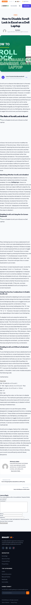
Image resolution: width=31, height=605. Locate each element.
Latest (3, 571)
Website (2, 517)
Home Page (4, 556)
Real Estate (4, 579)
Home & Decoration (6, 574)
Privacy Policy (5, 564)
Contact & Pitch (6, 561)
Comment (3, 501)
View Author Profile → (16, 471)
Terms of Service (5, 602)
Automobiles (14, 5)
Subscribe (26, 5)
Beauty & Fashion (6, 576)
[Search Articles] (19, 5)
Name (1, 513)
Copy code (2, 381)
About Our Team (6, 558)
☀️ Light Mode (25, 1)
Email (1, 515)
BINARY (7, 537)
